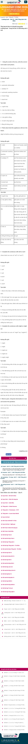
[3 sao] (23, 24)
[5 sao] (27, 24)
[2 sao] (21, 24)
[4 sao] (25, 24)
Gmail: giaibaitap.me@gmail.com (10, 741)
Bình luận (8, 454)
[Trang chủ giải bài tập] (14, 3)
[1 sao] (19, 24)
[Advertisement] (14, 47)
